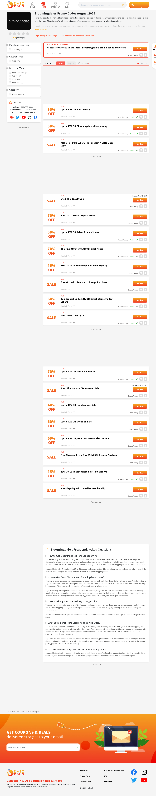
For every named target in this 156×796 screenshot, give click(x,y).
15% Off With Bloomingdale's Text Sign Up (84, 471)
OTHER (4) (16, 79)
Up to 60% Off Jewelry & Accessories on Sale (85, 438)
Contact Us (108, 781)
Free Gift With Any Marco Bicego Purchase (84, 282)
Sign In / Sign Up (141, 5)
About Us (84, 771)
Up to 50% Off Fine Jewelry (75, 109)
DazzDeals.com (13, 711)
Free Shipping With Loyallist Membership (83, 488)
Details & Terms (52, 54)
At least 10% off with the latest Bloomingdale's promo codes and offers (86, 47)
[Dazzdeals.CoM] (15, 772)
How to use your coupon (114, 771)
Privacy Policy (85, 776)
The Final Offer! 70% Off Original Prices (82, 248)
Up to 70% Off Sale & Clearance (78, 371)
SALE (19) (16, 61)
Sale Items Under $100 (73, 315)
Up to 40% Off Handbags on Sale (78, 404)
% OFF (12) (16, 76)
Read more (39, 30)
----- (144, 49)
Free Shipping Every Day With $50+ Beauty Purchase (89, 455)
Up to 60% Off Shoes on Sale (76, 421)
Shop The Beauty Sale (72, 198)
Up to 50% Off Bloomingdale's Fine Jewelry (84, 126)
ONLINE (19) (17, 49)
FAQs (106, 776)
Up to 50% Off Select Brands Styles (80, 232)
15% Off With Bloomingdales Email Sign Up (84, 265)
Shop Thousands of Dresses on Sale (80, 388)
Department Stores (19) (21, 94)
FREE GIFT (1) (17, 82)
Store (24, 711)
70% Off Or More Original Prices (78, 215)
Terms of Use (85, 781)
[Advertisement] (24, 165)
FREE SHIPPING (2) (19, 73)
